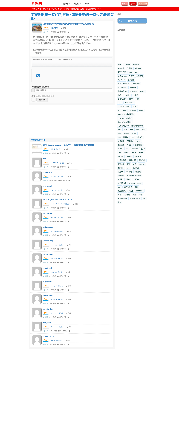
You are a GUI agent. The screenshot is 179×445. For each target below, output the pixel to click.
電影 (134, 195)
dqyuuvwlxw (48, 336)
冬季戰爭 (133, 87)
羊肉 (136, 72)
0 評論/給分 (63, 32)
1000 (119, 187)
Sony (130, 72)
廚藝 (144, 198)
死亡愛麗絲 (132, 110)
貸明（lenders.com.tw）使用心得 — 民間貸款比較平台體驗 (68, 145)
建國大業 (121, 164)
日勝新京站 (122, 99)
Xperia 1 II (121, 80)
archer (139, 183)
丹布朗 (129, 145)
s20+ (128, 168)
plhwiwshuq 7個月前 (57, 231)
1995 (126, 129)
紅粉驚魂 (136, 168)
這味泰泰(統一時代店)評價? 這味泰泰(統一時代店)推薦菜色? (69, 24)
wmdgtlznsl (48, 213)
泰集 (119, 64)
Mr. (44, 159)
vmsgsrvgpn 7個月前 (57, 245)
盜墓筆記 (129, 156)
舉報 (67, 149)
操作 (119, 95)
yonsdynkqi (48, 309)
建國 (128, 164)
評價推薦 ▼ (66, 4)
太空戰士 (121, 141)
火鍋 (137, 129)
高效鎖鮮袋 (122, 191)
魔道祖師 (130, 141)
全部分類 (41, 9)
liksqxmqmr (48, 295)
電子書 (142, 149)
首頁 (34, 9)
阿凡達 (131, 191)
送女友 (133, 152)
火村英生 (139, 137)
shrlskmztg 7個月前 (56, 272)
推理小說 (134, 149)
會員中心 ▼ (77, 4)
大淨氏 (135, 95)
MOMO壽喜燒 (123, 137)
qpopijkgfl (47, 268)
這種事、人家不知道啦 (126, 76)
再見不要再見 (122, 87)
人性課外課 (122, 183)
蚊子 (119, 202)
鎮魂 (132, 137)
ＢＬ (127, 149)
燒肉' (144, 129)
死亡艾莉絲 (122, 110)
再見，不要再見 (123, 84)
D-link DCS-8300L (124, 107)
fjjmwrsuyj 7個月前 (57, 258)
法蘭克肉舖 (138, 145)
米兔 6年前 (54, 28)
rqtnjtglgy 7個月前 (56, 190)
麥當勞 (141, 110)
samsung (142, 164)
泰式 (131, 129)
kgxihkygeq (48, 241)
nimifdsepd (47, 172)
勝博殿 (120, 156)
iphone (138, 141)
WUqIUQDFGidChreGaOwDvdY (57, 200)
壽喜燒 (126, 133)
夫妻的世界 (122, 160)
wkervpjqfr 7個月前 (57, 286)
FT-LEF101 (139, 191)
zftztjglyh (47, 323)
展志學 (120, 172)
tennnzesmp (48, 254)
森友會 (131, 99)
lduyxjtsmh (48, 186)
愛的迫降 (142, 160)
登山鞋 (120, 179)
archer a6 (132, 183)
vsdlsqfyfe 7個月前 (56, 340)
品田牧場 (136, 64)
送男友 (126, 152)
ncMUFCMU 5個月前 (57, 163)
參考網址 (40, 87)
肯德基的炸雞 (122, 198)
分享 (46, 32)
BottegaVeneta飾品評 (125, 118)
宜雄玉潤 (129, 172)
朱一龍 (141, 152)
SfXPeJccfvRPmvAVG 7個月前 (60, 204)
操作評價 (136, 179)
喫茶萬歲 (138, 68)
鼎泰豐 (129, 68)
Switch (120, 103)
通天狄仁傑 (128, 187)
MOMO (133, 133)
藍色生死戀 (122, 72)
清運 (137, 99)
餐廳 (48, 9)
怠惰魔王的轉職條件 (134, 175)
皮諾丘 (142, 91)
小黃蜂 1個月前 (55, 149)
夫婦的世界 (132, 160)
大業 (134, 164)
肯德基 (128, 179)
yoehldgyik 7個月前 (57, 217)
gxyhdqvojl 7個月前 (57, 176)
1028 (135, 107)
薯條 (140, 195)
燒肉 (119, 133)
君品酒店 (121, 68)
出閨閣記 (139, 76)
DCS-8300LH (129, 103)
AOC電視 (127, 95)
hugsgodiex (48, 282)
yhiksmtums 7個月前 (57, 327)
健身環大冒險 (122, 91)
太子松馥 (127, 195)
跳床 (119, 195)
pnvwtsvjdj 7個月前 (57, 299)
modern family (135, 198)
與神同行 (121, 168)
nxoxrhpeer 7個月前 (57, 313)
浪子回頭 (131, 80)
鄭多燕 (120, 149)
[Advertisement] (72, 119)
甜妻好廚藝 (136, 84)
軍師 (136, 187)
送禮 (119, 152)
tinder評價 (133, 91)
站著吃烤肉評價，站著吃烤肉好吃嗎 (130, 126)
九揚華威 (138, 172)
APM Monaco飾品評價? (126, 114)
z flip (119, 129)
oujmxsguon (48, 227)
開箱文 (87, 4)
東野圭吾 (121, 145)
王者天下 (138, 156)
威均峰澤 (121, 175)
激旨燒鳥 (127, 64)
